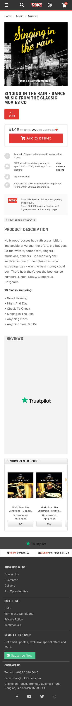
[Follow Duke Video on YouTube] (29, 696)
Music (19, 16)
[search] (22, 5)
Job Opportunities (16, 591)
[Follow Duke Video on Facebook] (17, 696)
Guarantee (11, 580)
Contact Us (11, 574)
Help (7, 608)
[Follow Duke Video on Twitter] (42, 696)
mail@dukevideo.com (27, 678)
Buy (20, 523)
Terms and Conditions (18, 613)
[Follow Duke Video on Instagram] (54, 696)
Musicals (33, 16)
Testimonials (12, 625)
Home (7, 16)
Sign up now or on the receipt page (39, 209)
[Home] (36, 7)
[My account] (49, 5)
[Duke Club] (12, 202)
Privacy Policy (13, 619)
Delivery (9, 585)
